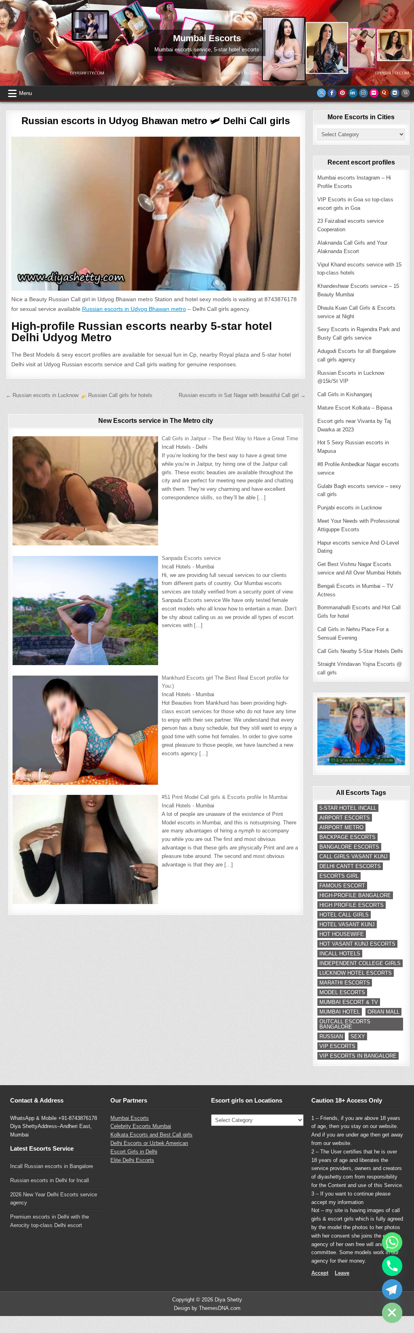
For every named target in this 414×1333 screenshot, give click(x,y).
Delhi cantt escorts (350, 866)
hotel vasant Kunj (347, 924)
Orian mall (383, 1012)
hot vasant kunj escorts (357, 944)
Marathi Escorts (344, 983)
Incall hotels (339, 954)
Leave (342, 1273)
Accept (319, 1273)
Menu (25, 93)
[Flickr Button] (374, 93)
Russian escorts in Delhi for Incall (49, 1180)
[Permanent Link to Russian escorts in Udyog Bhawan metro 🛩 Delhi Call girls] (155, 214)
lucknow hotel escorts (355, 973)
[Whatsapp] (392, 1242)
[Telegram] (392, 1289)
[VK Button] (395, 93)
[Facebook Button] (331, 93)
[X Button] (321, 93)
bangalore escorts (349, 847)
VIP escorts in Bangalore (358, 1056)
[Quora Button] (384, 93)
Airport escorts (344, 818)
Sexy (358, 1036)
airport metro (341, 827)
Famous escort (342, 886)
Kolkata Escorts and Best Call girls (151, 1135)
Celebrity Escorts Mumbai (140, 1126)
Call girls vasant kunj (353, 856)
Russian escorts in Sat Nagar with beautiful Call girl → (242, 395)
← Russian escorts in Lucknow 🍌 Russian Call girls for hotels (79, 395)
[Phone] (392, 1266)
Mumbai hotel (339, 1012)
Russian (331, 1036)
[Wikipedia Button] (405, 93)
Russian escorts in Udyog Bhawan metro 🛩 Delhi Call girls (155, 120)
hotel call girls (344, 915)
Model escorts (342, 992)
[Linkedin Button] (353, 93)
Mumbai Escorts (129, 1118)
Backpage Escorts (347, 837)
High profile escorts (351, 905)
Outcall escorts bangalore (344, 1024)
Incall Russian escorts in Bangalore (51, 1166)
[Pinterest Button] (342, 93)
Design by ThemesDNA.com (207, 1308)
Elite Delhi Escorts (132, 1160)
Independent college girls (360, 963)
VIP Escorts (337, 1046)
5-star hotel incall (347, 808)
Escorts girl (339, 876)
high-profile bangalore (355, 895)
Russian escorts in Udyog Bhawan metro (134, 309)
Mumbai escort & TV (348, 1002)
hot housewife (341, 934)
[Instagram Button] (363, 93)
